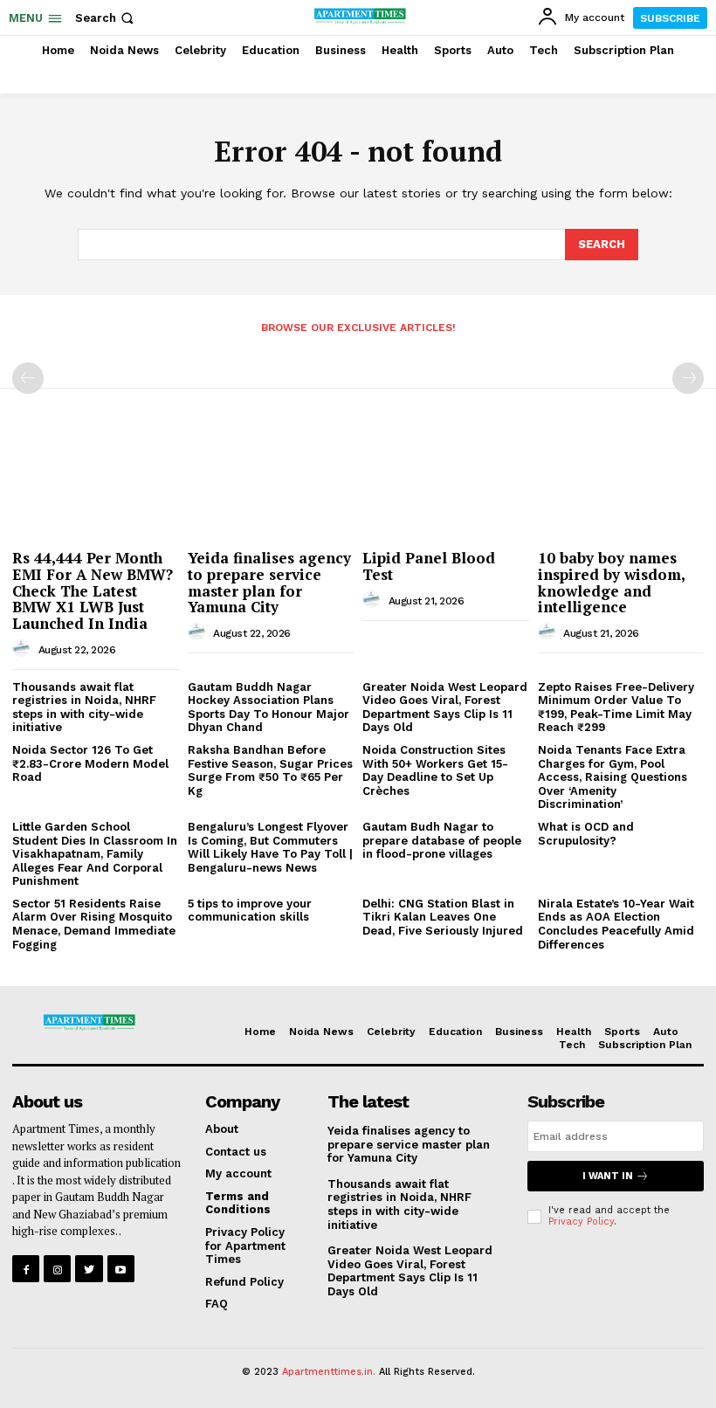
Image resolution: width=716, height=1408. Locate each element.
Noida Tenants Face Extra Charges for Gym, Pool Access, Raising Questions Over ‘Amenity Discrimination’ (612, 777)
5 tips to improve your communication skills (250, 910)
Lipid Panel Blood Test (428, 566)
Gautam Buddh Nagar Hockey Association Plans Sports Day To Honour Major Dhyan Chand (268, 707)
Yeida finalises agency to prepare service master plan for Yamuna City (269, 582)
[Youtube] (120, 1268)
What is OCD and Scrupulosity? (586, 833)
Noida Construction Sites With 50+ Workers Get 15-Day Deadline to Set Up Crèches (435, 770)
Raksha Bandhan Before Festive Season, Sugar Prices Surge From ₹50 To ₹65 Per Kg (270, 770)
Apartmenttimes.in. (328, 1371)
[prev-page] (28, 378)
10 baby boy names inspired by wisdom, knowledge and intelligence (611, 582)
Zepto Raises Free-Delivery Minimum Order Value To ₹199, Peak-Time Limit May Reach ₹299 (616, 707)
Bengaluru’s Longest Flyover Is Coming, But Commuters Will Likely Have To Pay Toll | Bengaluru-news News (270, 847)
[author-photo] (23, 649)
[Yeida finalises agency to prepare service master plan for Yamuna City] (271, 482)
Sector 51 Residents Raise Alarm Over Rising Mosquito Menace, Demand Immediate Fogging (94, 924)
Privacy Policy (581, 1221)
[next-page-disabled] (688, 378)
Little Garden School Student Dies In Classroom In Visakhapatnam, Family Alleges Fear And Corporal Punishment (94, 853)
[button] (106, 18)
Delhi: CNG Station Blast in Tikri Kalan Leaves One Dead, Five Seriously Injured (442, 917)
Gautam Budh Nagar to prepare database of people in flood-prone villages (441, 840)
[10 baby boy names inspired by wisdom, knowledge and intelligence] (621, 482)
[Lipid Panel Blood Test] (445, 482)
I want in (607, 1176)
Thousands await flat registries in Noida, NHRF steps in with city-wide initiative (84, 707)
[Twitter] (88, 1268)
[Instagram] (57, 1268)
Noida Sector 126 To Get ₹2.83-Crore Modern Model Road (90, 763)
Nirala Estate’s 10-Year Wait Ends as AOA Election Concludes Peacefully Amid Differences (616, 924)
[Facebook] (25, 1268)
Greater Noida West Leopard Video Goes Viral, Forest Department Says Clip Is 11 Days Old (444, 707)
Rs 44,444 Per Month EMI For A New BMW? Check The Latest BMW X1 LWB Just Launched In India (92, 590)
